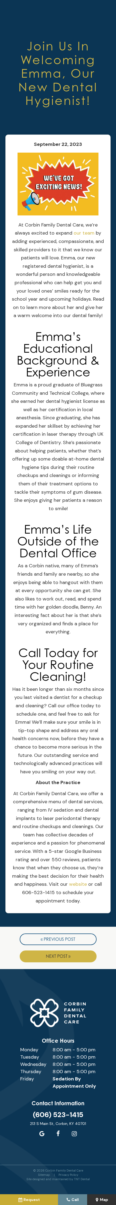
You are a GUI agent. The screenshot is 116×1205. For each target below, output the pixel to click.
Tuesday (29, 1057)
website (78, 884)
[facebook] (58, 1133)
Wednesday (33, 1064)
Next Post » (58, 956)
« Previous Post (58, 939)
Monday (29, 1049)
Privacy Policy (68, 1175)
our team (84, 233)
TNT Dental (82, 1179)
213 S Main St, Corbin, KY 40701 (58, 1123)
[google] (41, 1133)
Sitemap (44, 1175)
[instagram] (74, 1133)
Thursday (30, 1071)
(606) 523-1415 (58, 1114)
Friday (27, 1079)
